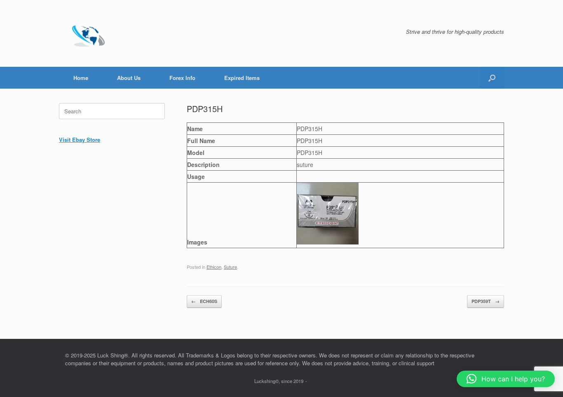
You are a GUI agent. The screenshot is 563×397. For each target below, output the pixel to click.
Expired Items (242, 78)
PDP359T (486, 301)
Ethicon (213, 266)
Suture (230, 266)
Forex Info (182, 78)
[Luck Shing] (90, 33)
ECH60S (204, 301)
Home (80, 78)
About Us (129, 78)
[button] (492, 78)
